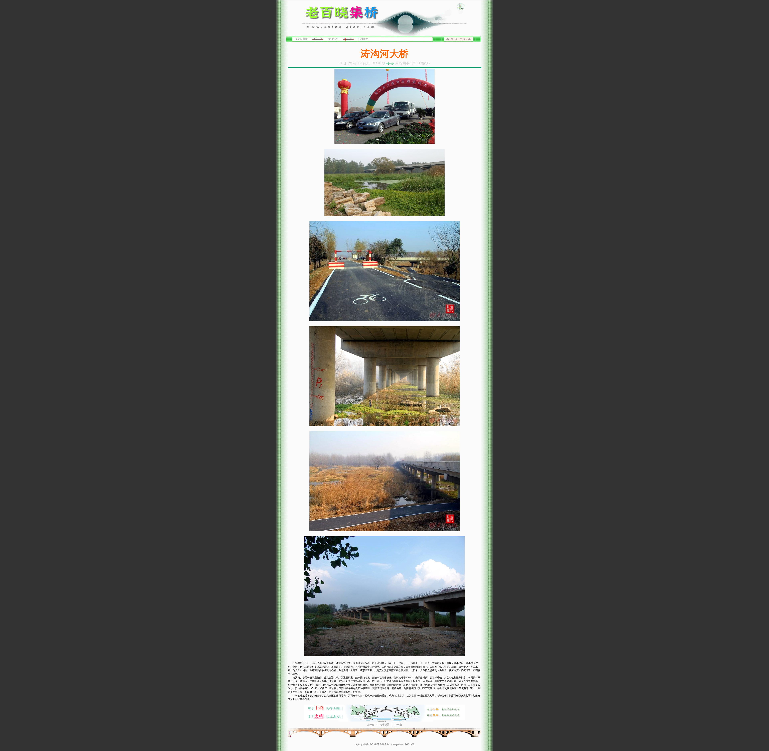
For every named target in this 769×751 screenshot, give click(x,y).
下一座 (398, 724)
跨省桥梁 (363, 39)
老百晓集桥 (302, 39)
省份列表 (333, 39)
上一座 (370, 724)
